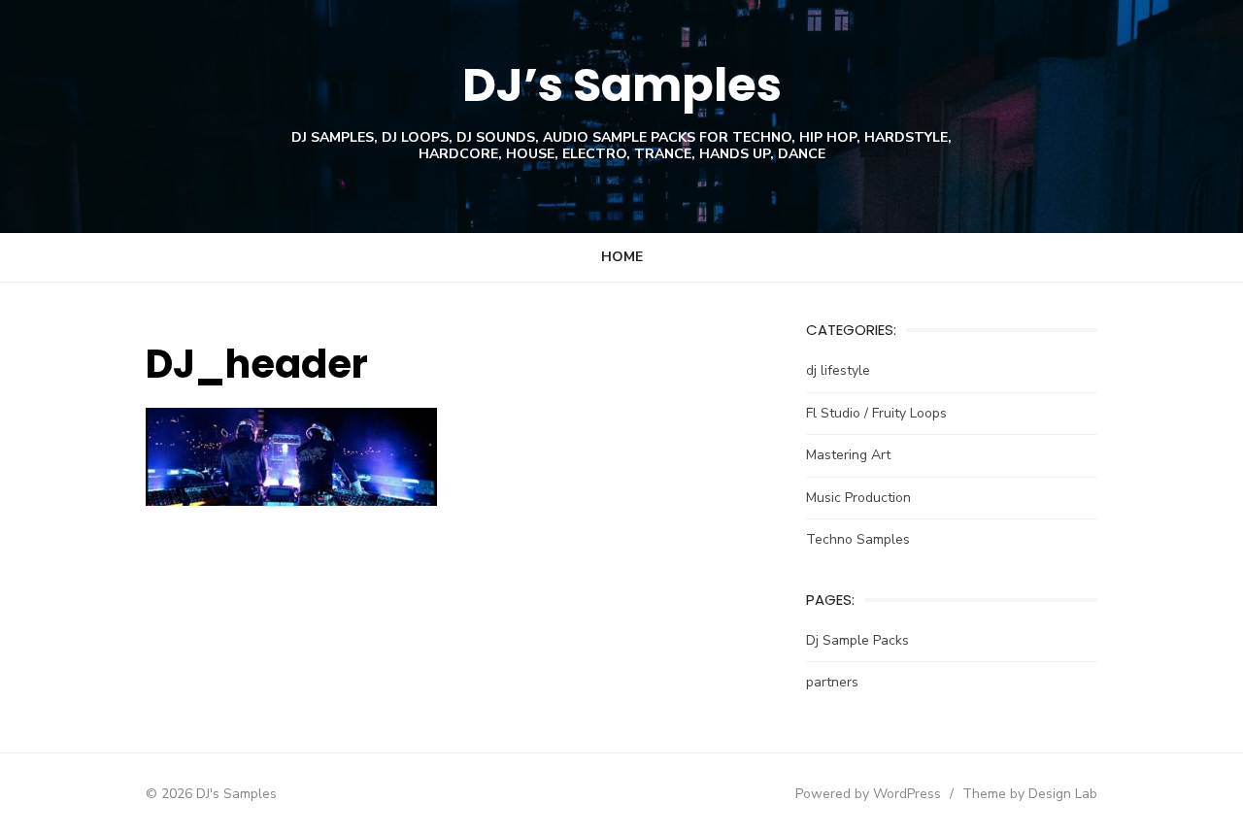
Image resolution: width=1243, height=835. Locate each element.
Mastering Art (848, 455)
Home (622, 257)
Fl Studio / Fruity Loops (876, 413)
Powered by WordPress (868, 794)
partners (832, 682)
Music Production (858, 497)
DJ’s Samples (622, 84)
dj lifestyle (838, 370)
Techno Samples (858, 539)
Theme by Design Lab (1029, 794)
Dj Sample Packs (857, 640)
